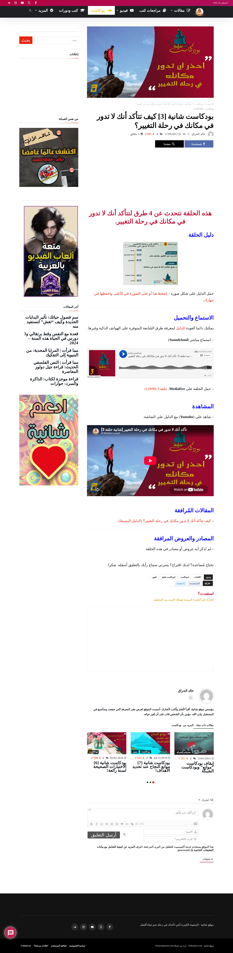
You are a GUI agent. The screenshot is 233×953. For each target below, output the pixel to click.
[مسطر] (101, 824)
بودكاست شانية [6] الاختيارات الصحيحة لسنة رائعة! (109, 766)
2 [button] (150, 782)
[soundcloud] (9, 3)
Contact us (26, 945)
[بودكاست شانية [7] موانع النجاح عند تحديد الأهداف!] (150, 743)
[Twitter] (29, 3)
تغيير (154, 577)
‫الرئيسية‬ (210, 104)
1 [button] (153, 782)
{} (137, 823)
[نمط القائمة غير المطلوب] (116, 824)
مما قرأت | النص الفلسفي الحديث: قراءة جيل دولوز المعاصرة (55, 367)
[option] (194, 752)
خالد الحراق (198, 134)
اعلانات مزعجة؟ (41, 945)
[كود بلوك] (127, 824)
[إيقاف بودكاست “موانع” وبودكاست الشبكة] (194, 743)
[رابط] (132, 824)
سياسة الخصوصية (77, 945)
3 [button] (147, 782)
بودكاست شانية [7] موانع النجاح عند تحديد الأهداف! (151, 766)
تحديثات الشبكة (184, 752)
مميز (135, 751)
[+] (142, 823)
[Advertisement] (150, 178)
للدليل (180, 328)
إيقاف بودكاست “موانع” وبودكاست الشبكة (197, 767)
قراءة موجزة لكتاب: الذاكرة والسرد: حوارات (54, 381)
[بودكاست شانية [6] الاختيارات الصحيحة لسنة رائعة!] (106, 743)
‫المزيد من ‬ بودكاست (182, 725)
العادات (197, 577)
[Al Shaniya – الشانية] (199, 7)
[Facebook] (36, 3)
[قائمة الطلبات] (111, 824)
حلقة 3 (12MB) (156, 389)
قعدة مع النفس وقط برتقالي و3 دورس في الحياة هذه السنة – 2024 (51, 338)
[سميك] (91, 824)
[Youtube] (22, 3)
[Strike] (106, 824)
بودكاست (199, 104)
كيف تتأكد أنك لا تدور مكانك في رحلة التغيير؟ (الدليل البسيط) (165, 521)
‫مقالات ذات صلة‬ (205, 725)
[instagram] (15, 3)
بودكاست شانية (168, 577)
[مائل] (96, 824)
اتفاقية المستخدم (58, 945)
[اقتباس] (122, 824)
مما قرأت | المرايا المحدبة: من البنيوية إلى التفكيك (52, 352)
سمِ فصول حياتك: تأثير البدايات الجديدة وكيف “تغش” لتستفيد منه (51, 322)
